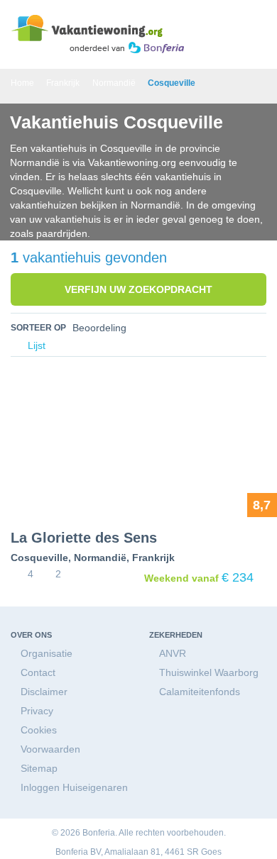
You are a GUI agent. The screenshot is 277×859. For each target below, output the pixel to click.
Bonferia (71, 852)
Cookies (39, 730)
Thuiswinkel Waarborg (209, 672)
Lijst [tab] (35, 345)
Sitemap (39, 768)
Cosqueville (39, 557)
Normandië (100, 557)
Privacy (37, 710)
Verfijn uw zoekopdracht (138, 289)
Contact (38, 672)
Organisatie (46, 653)
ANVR (172, 653)
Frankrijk (153, 557)
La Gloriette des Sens (84, 537)
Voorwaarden (50, 749)
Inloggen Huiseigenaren (74, 787)
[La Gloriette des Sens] (138, 447)
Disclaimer (44, 691)
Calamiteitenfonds (199, 691)
